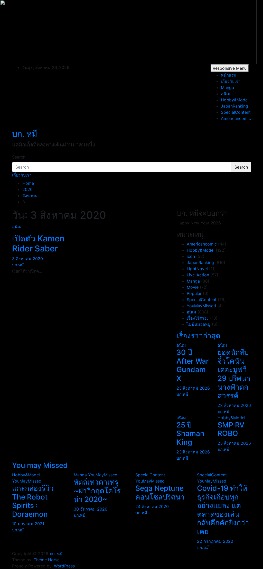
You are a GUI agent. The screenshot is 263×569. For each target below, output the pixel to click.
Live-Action (198, 274)
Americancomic (236, 118)
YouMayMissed (201, 305)
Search (18, 157)
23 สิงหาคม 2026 (193, 388)
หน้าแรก (228, 75)
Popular (194, 293)
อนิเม (225, 93)
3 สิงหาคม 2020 (27, 258)
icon (191, 256)
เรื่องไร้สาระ (198, 318)
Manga (227, 87)
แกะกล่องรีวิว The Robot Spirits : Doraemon (33, 501)
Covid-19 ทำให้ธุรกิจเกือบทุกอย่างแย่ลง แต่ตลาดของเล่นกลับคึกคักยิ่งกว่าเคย (223, 510)
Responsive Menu (230, 68)
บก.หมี (18, 264)
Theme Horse (47, 559)
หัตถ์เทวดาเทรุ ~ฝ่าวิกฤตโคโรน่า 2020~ (97, 491)
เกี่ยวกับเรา (230, 81)
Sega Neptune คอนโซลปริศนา (160, 492)
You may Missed (40, 465)
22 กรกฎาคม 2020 (215, 541)
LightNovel (197, 268)
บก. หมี (24, 134)
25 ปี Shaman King (190, 434)
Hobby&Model (235, 99)
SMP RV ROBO (231, 429)
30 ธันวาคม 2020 (90, 509)
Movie (193, 287)
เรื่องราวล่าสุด (198, 335)
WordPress (64, 565)
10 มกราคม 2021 (28, 523)
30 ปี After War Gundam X (192, 365)
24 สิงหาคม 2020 (152, 506)
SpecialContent (236, 112)
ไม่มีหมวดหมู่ (199, 324)
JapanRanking (234, 106)
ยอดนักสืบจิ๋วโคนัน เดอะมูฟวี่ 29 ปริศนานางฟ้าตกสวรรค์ (234, 374)
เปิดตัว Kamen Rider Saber (38, 243)
